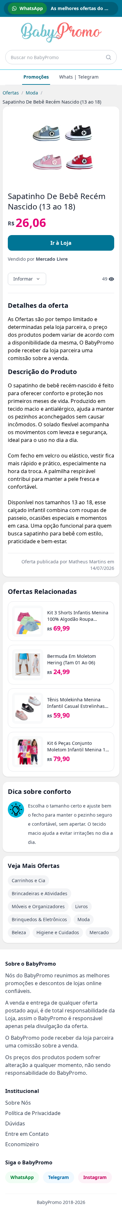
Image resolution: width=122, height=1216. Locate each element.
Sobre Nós (18, 1102)
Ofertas (11, 93)
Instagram (95, 1177)
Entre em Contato (27, 1133)
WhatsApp (22, 1177)
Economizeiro (22, 1144)
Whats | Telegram (79, 77)
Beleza (19, 932)
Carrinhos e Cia (28, 880)
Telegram (58, 1177)
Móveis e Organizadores (38, 906)
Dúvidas (15, 1123)
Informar (23, 279)
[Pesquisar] (108, 57)
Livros (81, 906)
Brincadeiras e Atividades (39, 893)
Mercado (99, 932)
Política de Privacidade (33, 1113)
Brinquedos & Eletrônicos (39, 919)
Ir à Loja (61, 242)
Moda (32, 93)
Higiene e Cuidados (57, 932)
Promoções (36, 77)
